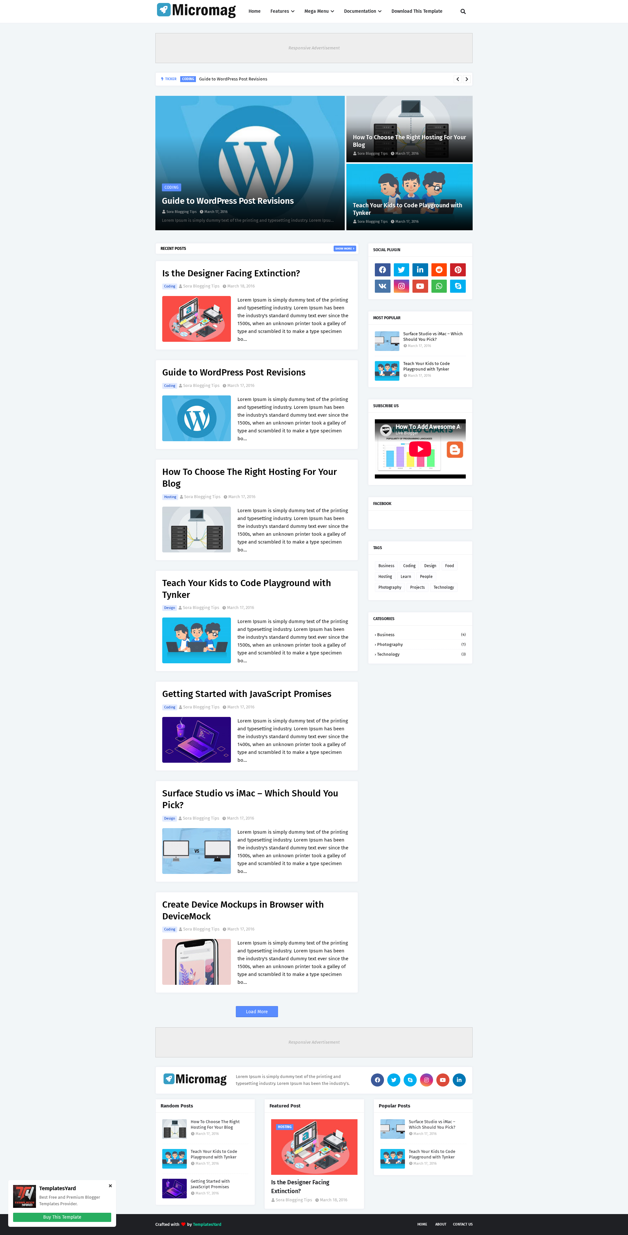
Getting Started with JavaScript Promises (246, 693)
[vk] (383, 286)
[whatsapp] (439, 286)
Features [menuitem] (279, 11)
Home (422, 1224)
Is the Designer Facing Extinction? (231, 273)
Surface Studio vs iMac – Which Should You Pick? (250, 799)
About (440, 1224)
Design (169, 608)
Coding (169, 286)
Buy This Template (62, 1217)
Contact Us (463, 1224)
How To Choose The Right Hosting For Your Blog (247, 80)
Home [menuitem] (255, 11)
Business (386, 566)
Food (449, 566)
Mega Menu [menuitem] (317, 11)
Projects (417, 587)
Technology (444, 587)
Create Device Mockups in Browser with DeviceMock (243, 910)
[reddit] (439, 269)
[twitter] (402, 269)
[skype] (458, 286)
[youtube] (420, 286)
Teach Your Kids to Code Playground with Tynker (407, 209)
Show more (343, 248)
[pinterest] (458, 269)
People (426, 576)
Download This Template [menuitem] (417, 11)
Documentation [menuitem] (360, 11)
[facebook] (383, 269)
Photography (389, 587)
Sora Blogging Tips (201, 286)
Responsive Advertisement (314, 47)
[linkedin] (420, 269)
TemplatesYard (207, 1224)
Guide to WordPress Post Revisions (228, 201)
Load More (257, 1012)
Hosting (170, 497)
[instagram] (402, 286)
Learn (406, 576)
